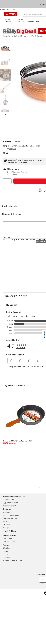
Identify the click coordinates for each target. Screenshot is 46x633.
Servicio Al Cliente (9, 531)
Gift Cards (6, 525)
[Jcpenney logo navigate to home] (11, 14)
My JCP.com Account (10, 503)
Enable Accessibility (7, 9)
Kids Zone (6, 557)
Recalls (5, 521)
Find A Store (7, 539)
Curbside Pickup (9, 542)
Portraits (6, 551)
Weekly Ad (6, 545)
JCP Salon (6, 548)
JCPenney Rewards (10, 506)
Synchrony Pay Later (10, 518)
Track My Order (8, 499)
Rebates (6, 528)
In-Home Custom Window (12, 561)
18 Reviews (17, 141)
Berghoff (12, 149)
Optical (5, 554)
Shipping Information (11, 515)
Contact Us (7, 509)
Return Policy (8, 512)
